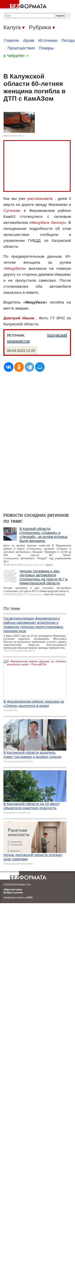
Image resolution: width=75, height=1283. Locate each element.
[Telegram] (29, 367)
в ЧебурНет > (16, 55)
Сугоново (11, 210)
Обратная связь (13, 889)
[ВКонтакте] (8, 367)
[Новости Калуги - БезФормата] (24, 5)
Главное (11, 40)
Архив (28, 40)
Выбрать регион (13, 892)
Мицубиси (15, 268)
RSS (30, 897)
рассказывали (40, 198)
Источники (47, 40)
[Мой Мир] (40, 367)
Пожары (46, 48)
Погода (68, 40)
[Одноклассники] (19, 367)
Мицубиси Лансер (47, 222)
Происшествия (21, 48)
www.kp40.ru (18, 135)
